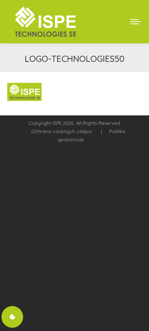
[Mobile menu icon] (135, 21)
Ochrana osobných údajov (61, 131)
